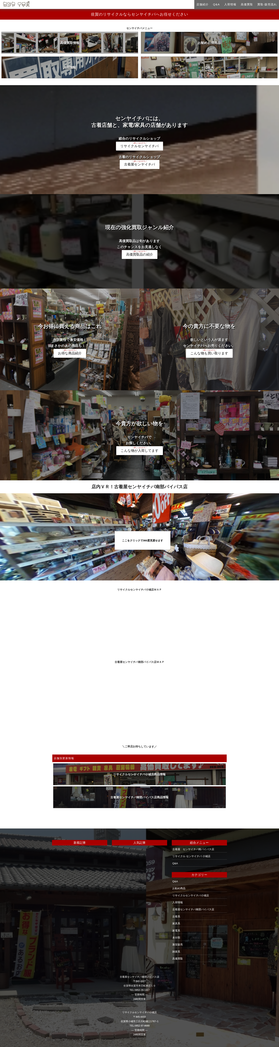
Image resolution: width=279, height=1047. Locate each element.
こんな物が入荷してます (140, 450)
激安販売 (177, 944)
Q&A (175, 863)
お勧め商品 (178, 888)
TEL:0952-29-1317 (140, 990)
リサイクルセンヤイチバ (139, 146)
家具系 (176, 923)
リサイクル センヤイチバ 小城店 (191, 856)
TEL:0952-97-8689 (140, 1025)
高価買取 (247, 4)
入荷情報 (69, 67)
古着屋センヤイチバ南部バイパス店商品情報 (139, 797)
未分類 (176, 937)
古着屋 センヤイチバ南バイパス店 (193, 849)
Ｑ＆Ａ (209, 67)
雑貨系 (176, 951)
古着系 (176, 916)
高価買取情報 (69, 43)
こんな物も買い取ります (209, 353)
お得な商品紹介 (70, 353)
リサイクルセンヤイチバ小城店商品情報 (139, 774)
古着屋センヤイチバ (139, 164)
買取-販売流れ (267, 4)
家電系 (176, 930)
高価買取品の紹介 (139, 254)
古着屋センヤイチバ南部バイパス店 (193, 909)
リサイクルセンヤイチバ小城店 (190, 895)
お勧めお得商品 (209, 43)
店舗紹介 (202, 4)
